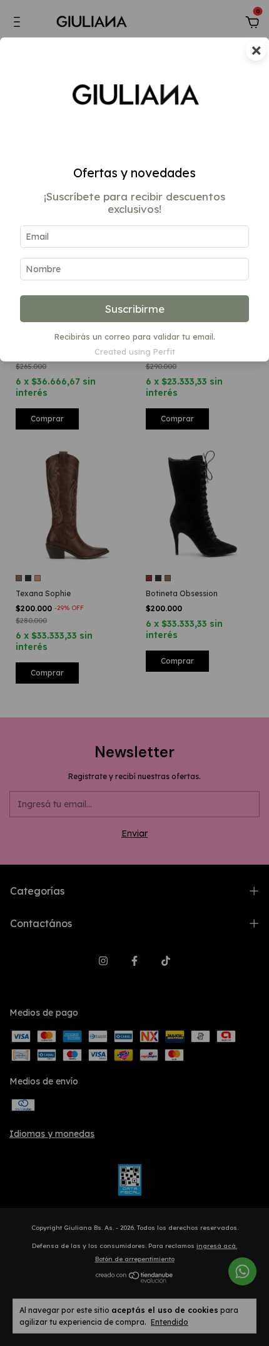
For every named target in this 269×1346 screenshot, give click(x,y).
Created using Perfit (134, 351)
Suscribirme (135, 308)
